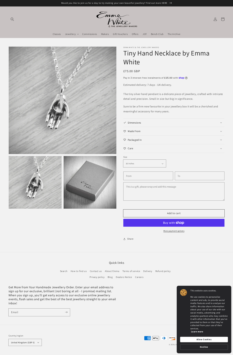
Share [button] (130, 238)
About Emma (112, 271)
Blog (110, 277)
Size (125, 157)
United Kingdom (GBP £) (23, 342)
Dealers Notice (124, 277)
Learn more (197, 331)
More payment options (173, 231)
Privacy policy (97, 277)
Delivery (147, 271)
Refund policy (163, 271)
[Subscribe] (66, 312)
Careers (139, 277)
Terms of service (131, 271)
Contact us (96, 271)
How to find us (79, 271)
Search (64, 271)
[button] (12, 19)
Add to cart (174, 213)
